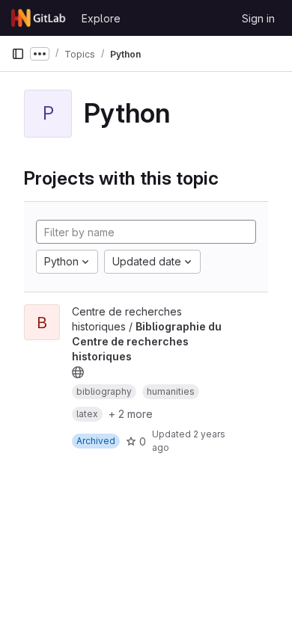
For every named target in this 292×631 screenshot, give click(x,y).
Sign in (258, 18)
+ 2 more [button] (131, 413)
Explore (101, 18)
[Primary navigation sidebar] (18, 54)
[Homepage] (39, 18)
